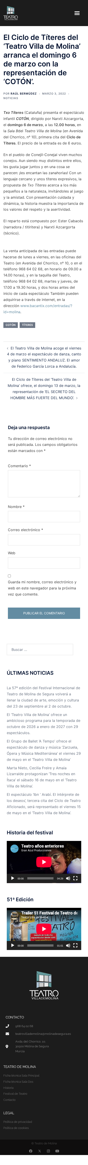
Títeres (27, 325)
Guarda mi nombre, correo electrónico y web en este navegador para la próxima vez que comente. (42, 588)
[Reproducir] (12, 878)
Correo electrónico (25, 530)
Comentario (19, 466)
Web (11, 553)
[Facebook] (30, 1151)
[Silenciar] (68, 878)
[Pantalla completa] (75, 878)
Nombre (16, 506)
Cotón (11, 325)
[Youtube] (57, 1151)
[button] (77, 13)
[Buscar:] (40, 649)
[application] (44, 862)
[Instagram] (48, 1151)
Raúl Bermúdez (24, 93)
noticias (10, 98)
